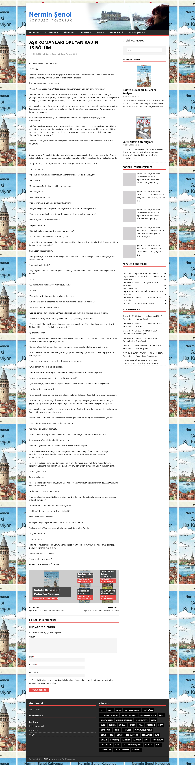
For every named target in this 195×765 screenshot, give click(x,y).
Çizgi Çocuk (106, 750)
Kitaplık (85, 32)
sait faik (126, 740)
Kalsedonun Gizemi (83, 592)
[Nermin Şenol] (97, 28)
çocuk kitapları (121, 750)
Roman (69, 54)
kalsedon (150, 725)
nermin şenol (107, 735)
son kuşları (106, 745)
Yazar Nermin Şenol (133, 745)
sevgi (146, 740)
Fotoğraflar (33, 730)
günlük (122, 725)
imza (140, 725)
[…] (124, 109)
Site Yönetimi (34, 710)
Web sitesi (33, 672)
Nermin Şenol (136, 32)
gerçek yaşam (141, 720)
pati (157, 735)
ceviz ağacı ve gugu (109, 715)
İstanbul (136, 750)
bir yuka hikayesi (132, 710)
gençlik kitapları (124, 720)
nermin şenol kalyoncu (127, 735)
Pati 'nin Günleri (130, 288)
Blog (99, 32)
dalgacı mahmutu (148, 715)
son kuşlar (158, 740)
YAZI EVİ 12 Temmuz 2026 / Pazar (139, 303)
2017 (102, 710)
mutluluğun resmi (143, 730)
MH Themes (48, 759)
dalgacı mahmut (129, 715)
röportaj (114, 740)
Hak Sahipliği (117, 32)
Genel (63, 54)
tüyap (117, 745)
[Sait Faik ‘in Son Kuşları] (144, 137)
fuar (161, 715)
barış (110, 710)
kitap (160, 725)
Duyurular (50, 32)
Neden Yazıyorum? (36, 726)
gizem (153, 720)
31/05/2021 (37, 54)
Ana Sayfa (34, 32)
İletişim (32, 734)
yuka (158, 745)
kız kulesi (127, 730)
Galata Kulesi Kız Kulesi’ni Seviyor (47, 592)
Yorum (32, 637)
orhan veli (147, 735)
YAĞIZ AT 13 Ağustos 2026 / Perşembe (140, 273)
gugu (103, 725)
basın (118, 710)
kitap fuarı (105, 730)
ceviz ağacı (148, 710)
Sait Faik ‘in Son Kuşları (85, 575)
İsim (31, 657)
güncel (112, 725)
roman (104, 740)
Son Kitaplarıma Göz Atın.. (44, 564)
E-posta (32, 664)
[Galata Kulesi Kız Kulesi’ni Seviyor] (144, 85)
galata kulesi (107, 720)
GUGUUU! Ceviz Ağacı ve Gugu (108, 592)
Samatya (137, 740)
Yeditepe (149, 745)
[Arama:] (144, 50)
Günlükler (155, 173)
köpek (116, 730)
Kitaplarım (69, 32)
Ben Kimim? (33, 722)
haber (132, 725)
